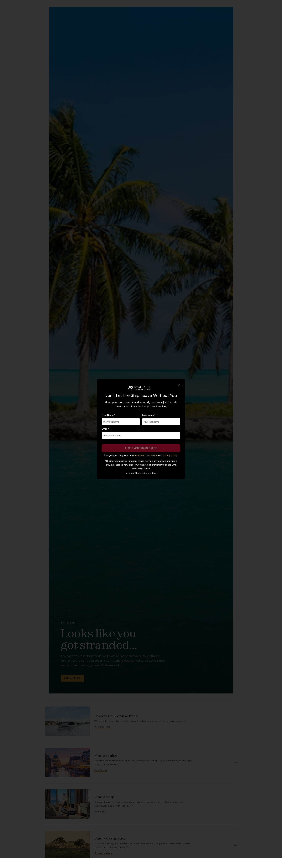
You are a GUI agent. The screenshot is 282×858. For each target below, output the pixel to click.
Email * (105, 428)
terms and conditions (145, 455)
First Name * (108, 415)
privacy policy (170, 455)
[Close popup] (178, 385)
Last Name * (149, 415)
